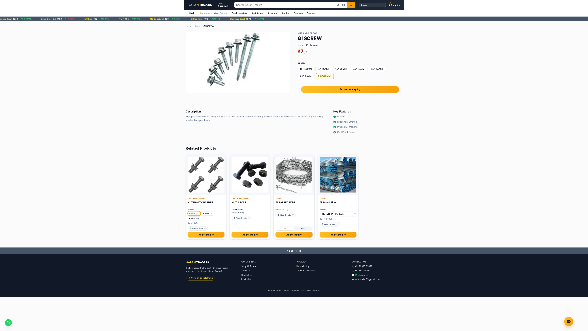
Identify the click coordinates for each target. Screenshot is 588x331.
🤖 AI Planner (221, 13)
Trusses (311, 13)
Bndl (303, 229)
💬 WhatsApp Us (360, 275)
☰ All (191, 13)
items (197, 26)
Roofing (285, 13)
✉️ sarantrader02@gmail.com (366, 279)
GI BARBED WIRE (285, 202)
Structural (272, 13)
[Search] (351, 5)
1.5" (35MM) (323, 69)
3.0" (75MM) (324, 76)
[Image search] (343, 4)
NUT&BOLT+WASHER (200, 202)
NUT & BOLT (239, 202)
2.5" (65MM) (306, 76)
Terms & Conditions (305, 270)
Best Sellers (257, 13)
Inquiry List (246, 279)
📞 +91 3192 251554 (361, 270)
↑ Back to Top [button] (294, 251)
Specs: (191, 209)
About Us (245, 270)
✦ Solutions (204, 13)
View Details (197, 228)
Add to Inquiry (351, 89)
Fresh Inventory (239, 13)
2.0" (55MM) (359, 69)
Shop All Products (249, 266)
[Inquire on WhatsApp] (8, 322)
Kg (285, 229)
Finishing (298, 13)
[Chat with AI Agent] (568, 321)
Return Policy (302, 266)
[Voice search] (338, 4)
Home (188, 26)
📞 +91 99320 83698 (362, 266)
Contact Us (246, 275)
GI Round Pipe (328, 202)
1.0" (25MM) (306, 69)
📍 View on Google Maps (200, 278)
